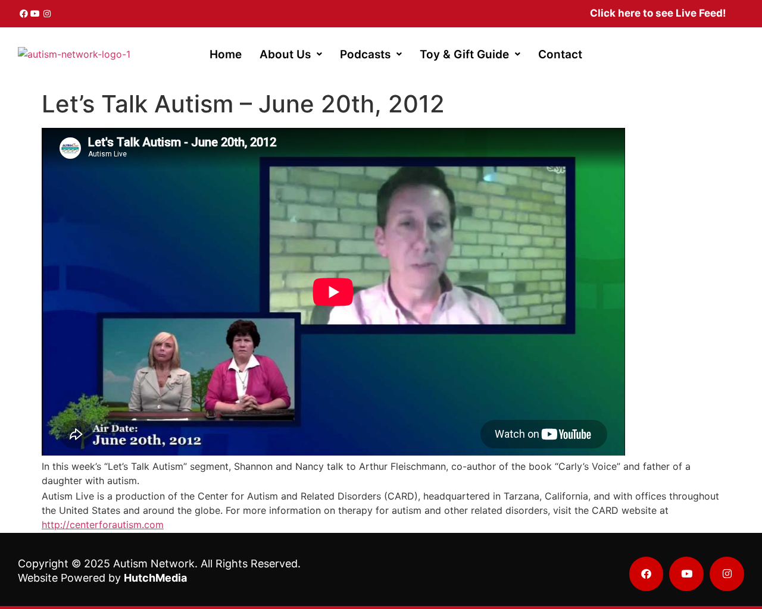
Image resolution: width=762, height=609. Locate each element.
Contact (560, 54)
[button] (291, 54)
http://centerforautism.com (103, 524)
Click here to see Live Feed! (658, 13)
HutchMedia (155, 578)
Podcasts (365, 54)
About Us (285, 54)
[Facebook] (24, 14)
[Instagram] (47, 14)
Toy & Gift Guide (464, 54)
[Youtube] (36, 14)
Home (226, 54)
